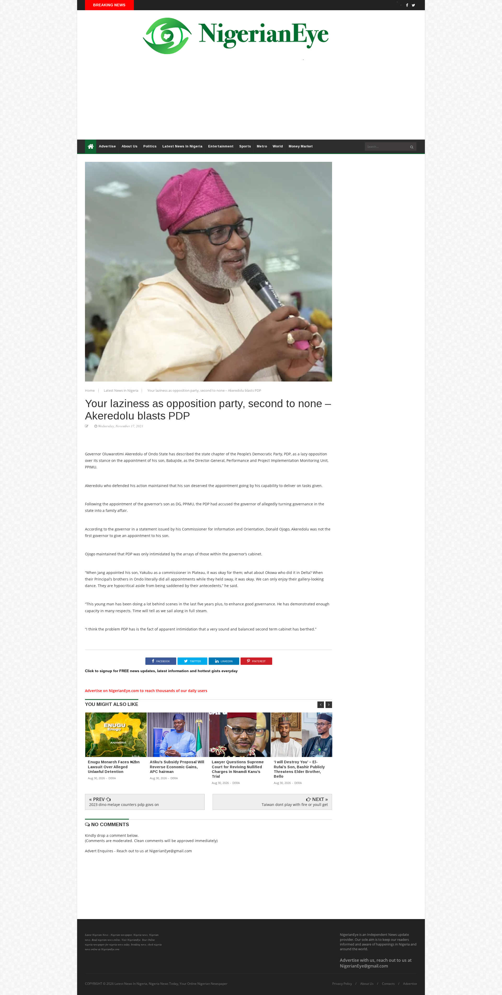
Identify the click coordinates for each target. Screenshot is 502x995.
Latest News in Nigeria (121, 390)
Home (90, 390)
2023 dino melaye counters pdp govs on (124, 804)
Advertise (107, 146)
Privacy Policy (342, 984)
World (278, 146)
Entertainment (220, 146)
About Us (130, 146)
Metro (262, 146)
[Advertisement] (234, 103)
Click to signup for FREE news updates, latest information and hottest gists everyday (161, 671)
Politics (150, 146)
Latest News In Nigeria (182, 146)
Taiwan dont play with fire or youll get (295, 804)
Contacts (388, 984)
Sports (245, 146)
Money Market (301, 146)
